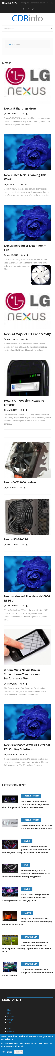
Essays (10, 1019)
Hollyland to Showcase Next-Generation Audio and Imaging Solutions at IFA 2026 (27, 921)
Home (10, 44)
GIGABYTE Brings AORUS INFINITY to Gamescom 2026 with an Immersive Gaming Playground (26, 873)
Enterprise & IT (30, 937)
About (10, 1022)
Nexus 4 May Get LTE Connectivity (27, 334)
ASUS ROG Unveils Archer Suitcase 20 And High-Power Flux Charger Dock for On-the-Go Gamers (25, 804)
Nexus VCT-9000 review (20, 482)
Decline (18, 1052)
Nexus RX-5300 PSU (17, 539)
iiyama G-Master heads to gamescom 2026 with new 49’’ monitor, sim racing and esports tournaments (26, 849)
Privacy (10, 1031)
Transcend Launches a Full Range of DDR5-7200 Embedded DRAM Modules (27, 972)
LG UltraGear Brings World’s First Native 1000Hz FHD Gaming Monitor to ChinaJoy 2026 (25, 897)
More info (19, 1046)
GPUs (25, 865)
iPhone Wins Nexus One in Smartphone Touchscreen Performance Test (22, 674)
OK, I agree (7, 1052)
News (9, 1013)
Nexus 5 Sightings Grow (20, 108)
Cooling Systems (31, 796)
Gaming (26, 841)
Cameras (27, 913)
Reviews (11, 1016)
